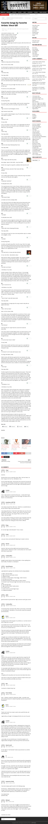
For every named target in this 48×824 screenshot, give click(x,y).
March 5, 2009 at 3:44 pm (10, 801)
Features (14, 12)
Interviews (30, 12)
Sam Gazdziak (35, 33)
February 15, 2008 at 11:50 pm (11, 706)
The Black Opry (35, 147)
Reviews (36, 12)
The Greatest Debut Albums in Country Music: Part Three (38, 84)
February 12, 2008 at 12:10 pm (11, 526)
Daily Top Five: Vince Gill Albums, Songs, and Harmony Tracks (16, 446)
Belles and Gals (35, 128)
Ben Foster (34, 31)
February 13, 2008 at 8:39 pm (10, 652)
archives (8, 12)
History (20, 12)
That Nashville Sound (36, 146)
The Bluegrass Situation (37, 149)
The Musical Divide (36, 150)
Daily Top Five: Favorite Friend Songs (26, 445)
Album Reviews (35, 101)
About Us (3, 12)
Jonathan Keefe (35, 32)
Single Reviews (35, 108)
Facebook (34, 115)
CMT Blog (34, 129)
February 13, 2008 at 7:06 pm (10, 617)
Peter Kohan (9, 693)
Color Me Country (36, 131)
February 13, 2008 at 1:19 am (10, 567)
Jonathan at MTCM (10, 502)
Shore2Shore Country (36, 145)
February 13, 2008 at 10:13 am (11, 605)
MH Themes (34, 822)
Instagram (34, 117)
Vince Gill (6, 456)
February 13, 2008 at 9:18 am (10, 596)
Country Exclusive (35, 132)
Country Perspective (36, 133)
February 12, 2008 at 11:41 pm (11, 557)
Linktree (34, 118)
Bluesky (33, 114)
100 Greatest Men (36, 96)
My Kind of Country (36, 143)
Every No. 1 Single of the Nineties (39, 104)
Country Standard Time (37, 135)
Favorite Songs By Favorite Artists (39, 105)
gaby (7, 595)
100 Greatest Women (36, 97)
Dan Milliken (34, 28)
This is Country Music (36, 154)
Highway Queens (35, 139)
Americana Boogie (36, 125)
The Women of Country (37, 151)
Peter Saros (34, 53)
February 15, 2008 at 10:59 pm (11, 694)
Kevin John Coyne (35, 25)
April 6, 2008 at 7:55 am (9, 746)
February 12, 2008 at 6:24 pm (10, 545)
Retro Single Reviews (36, 107)
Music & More (35, 142)
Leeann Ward (13, 28)
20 (6, 30)
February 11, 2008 (6, 28)
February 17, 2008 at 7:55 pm (10, 722)
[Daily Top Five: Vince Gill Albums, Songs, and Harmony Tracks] (16, 441)
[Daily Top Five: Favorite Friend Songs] (26, 441)
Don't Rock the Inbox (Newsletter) (39, 136)
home (24, 12)
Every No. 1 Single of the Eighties (39, 103)
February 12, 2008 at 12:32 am (11, 471)
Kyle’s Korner (35, 140)
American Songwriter (36, 124)
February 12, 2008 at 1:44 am (10, 503)
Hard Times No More (36, 138)
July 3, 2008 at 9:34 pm (9, 757)
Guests (33, 35)
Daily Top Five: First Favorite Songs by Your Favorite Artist (5, 446)
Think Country (35, 153)
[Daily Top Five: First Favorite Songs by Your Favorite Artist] (5, 441)
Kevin (7, 616)
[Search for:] (40, 14)
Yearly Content (43, 12)
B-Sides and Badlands (36, 126)
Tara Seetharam (35, 29)
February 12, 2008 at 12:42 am (11, 491)
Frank (7, 534)
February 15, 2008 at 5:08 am (10, 685)
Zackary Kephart (35, 50)
